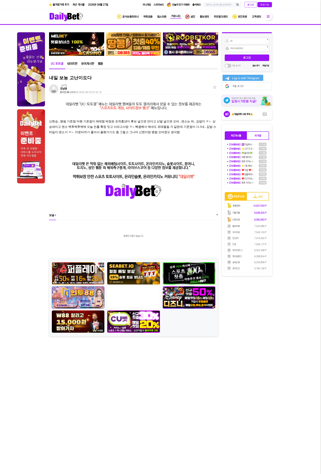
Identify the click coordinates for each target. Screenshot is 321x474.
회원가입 (265, 66)
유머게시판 (87, 63)
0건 (64, 92)
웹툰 (100, 63)
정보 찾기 (256, 66)
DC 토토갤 (57, 63)
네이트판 (72, 63)
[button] (236, 135)
